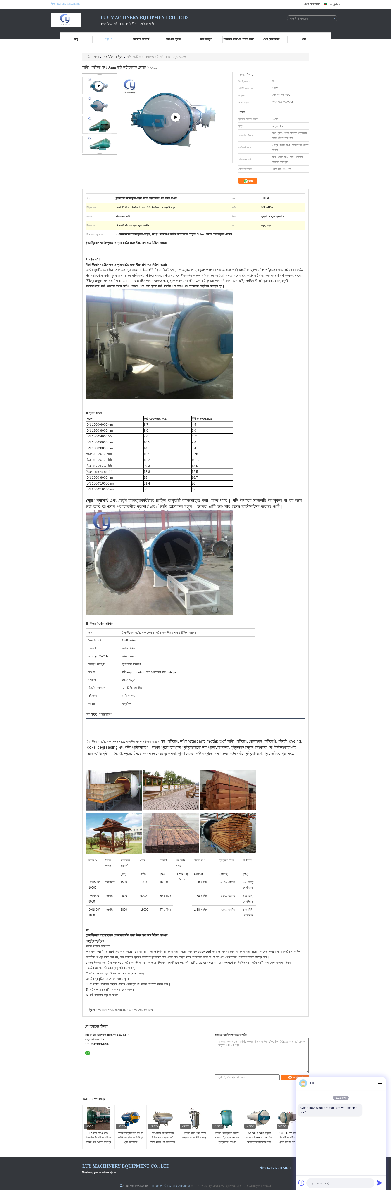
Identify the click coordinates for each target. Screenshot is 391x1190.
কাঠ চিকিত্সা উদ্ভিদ (113, 57)
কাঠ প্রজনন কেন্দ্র (122, 1010)
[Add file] (301, 1183)
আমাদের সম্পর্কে (141, 39)
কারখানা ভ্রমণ (173, 39)
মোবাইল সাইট (128, 1186)
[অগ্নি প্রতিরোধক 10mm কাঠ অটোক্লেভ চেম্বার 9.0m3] (99, 105)
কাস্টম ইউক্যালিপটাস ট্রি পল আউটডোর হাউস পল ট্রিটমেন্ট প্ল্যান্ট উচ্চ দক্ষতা (130, 1137)
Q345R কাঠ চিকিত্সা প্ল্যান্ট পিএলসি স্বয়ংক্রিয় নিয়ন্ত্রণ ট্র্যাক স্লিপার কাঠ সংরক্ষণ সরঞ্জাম (291, 1139)
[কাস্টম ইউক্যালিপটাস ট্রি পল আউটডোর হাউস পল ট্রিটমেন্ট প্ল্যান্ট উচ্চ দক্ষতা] (130, 1118)
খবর (304, 39)
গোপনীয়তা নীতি (141, 1186)
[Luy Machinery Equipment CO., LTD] (75, 20)
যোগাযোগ (298, 1077)
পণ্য (107, 39)
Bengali (333, 4)
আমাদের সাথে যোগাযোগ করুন (239, 39)
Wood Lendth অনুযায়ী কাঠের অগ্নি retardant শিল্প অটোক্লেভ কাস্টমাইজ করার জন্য (259, 1139)
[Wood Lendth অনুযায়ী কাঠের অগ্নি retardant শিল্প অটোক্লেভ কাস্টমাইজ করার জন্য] (259, 1118)
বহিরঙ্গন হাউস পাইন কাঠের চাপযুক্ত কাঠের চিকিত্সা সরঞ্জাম (195, 1135)
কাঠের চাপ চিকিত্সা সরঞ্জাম (142, 1010)
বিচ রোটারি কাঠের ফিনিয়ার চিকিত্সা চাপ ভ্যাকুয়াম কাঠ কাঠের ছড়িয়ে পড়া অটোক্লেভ (162, 1137)
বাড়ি (76, 39)
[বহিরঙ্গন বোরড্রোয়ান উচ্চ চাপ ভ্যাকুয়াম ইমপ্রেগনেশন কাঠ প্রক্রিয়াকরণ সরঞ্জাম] (227, 1118)
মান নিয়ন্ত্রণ (206, 39)
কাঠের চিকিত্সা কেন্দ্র (104, 1010)
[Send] (379, 1183)
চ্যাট (250, 181)
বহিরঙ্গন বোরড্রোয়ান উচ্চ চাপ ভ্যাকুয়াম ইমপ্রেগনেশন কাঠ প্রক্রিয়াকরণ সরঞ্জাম (227, 1137)
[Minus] (379, 1083)
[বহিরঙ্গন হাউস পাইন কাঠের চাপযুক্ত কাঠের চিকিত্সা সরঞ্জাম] (195, 1118)
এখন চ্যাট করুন (312, 4)
